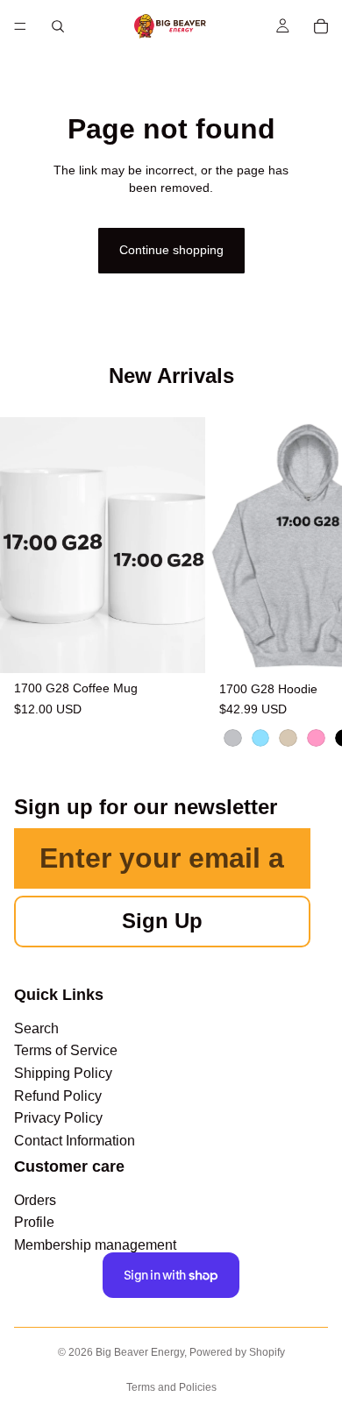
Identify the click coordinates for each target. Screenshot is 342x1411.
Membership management (95, 1244)
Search (36, 1028)
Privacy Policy (58, 1117)
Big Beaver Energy (140, 1352)
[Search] (58, 26)
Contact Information (74, 1139)
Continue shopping (171, 250)
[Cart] (321, 26)
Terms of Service (66, 1050)
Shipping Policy (63, 1073)
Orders (35, 1199)
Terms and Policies (171, 1387)
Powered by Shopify (237, 1352)
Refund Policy (58, 1095)
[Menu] (20, 26)
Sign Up (162, 920)
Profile (34, 1222)
